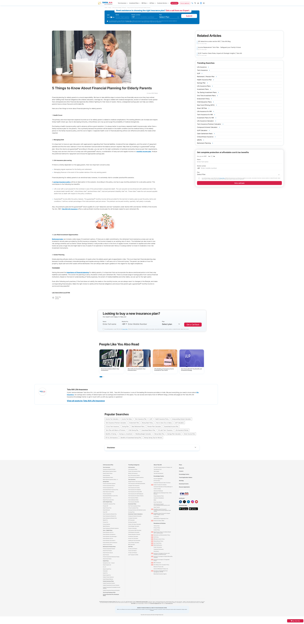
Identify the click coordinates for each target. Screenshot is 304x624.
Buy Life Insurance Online (134, 475)
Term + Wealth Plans (107, 530)
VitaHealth (105, 571)
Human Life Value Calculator (134, 524)
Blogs (110, 7)
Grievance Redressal (158, 490)
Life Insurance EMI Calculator (134, 530)
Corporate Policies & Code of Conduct (162, 482)
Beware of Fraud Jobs (158, 566)
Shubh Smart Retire (107, 558)
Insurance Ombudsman (159, 498)
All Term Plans (157, 480)
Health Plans (106, 560)
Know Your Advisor (158, 502)
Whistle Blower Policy (158, 541)
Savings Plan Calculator (174, 434)
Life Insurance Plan (108, 464)
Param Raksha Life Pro (108, 538)
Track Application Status (185, 477)
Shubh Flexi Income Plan (108, 499)
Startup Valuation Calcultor (134, 534)
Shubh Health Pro (107, 575)
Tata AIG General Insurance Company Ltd (163, 467)
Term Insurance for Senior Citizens (135, 495)
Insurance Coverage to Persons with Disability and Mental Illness (162, 554)
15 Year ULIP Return (132, 552)
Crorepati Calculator (132, 518)
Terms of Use (156, 525)
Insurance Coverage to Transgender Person (161, 560)
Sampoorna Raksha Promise (109, 469)
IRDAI (155, 500)
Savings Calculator (132, 522)
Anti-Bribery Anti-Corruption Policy (161, 564)
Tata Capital (156, 471)
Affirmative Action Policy (159, 539)
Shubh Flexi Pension (107, 550)
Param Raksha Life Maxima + (109, 534)
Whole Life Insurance (133, 473)
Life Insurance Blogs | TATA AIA (119, 7)
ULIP (150, 419)
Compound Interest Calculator (134, 516)
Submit (189, 16)
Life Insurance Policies (181, 430)
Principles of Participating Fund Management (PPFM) (160, 571)
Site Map (181, 480)
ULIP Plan (130, 546)
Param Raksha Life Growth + (109, 540)
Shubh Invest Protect (107, 544)
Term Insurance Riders (133, 497)
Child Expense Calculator (133, 532)
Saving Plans (106, 481)
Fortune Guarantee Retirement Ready (111, 556)
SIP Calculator (131, 520)
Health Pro (105, 573)
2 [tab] (103, 376)
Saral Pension (106, 554)
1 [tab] (101, 376)
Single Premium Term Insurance (135, 481)
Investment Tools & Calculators (135, 514)
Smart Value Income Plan (108, 491)
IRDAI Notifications (158, 545)
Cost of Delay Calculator (133, 542)
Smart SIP (105, 512)
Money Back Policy (147, 423)
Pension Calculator (132, 528)
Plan (160, 15)
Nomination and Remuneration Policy (162, 535)
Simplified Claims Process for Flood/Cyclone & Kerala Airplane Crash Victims (162, 510)
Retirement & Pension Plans (109, 546)
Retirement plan (57, 239)
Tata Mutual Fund (157, 469)
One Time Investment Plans (134, 506)
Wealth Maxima (106, 526)
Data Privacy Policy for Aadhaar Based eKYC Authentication (162, 532)
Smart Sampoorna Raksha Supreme (111, 528)
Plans (180, 464)
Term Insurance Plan (140, 419)
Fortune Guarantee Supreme (109, 483)
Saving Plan (125, 426)
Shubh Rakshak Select (108, 477)
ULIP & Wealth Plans (107, 501)
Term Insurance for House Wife (135, 491)
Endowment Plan (134, 423)
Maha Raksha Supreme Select (109, 471)
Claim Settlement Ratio (133, 499)
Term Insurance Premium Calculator (116, 423)
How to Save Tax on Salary (164, 423)
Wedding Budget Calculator (143, 434)
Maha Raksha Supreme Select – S (110, 479)
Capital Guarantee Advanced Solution (111, 590)
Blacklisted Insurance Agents (160, 573)
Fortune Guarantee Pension (109, 548)
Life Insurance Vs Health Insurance (136, 477)
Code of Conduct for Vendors (160, 484)
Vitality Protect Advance (108, 577)
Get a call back (239, 183)
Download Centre (183, 483)
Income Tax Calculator (112, 419)
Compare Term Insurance (133, 485)
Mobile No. (125, 321)
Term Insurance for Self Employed (135, 493)
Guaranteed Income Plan (171, 426)
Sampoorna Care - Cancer (109, 562)
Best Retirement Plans (138, 426)
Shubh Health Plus (107, 569)
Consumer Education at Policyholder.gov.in (163, 486)
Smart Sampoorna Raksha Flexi (110, 518)
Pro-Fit (104, 567)
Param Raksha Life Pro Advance (110, 542)
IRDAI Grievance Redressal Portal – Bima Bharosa (163, 493)
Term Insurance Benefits (133, 501)
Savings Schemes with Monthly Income (137, 510)
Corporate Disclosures (158, 549)
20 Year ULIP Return (132, 548)
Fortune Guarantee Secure (109, 485)
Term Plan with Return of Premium (115, 430)
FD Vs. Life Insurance (112, 437)
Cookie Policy (157, 529)
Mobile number (135, 15)
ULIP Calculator (179, 423)
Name (117, 15)
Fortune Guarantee (107, 493)
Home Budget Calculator (133, 526)
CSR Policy (156, 537)
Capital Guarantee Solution (109, 583)
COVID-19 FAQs (157, 488)
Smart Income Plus (107, 497)
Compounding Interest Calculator (181, 419)
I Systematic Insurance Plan (109, 503)
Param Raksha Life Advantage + (110, 536)
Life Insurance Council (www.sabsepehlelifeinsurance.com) (162, 504)
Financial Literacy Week (159, 520)
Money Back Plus (159, 434)
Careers (181, 471)
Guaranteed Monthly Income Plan (110, 495)
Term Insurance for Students (134, 489)
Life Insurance (131, 467)
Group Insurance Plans (159, 496)
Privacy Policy (129, 20)
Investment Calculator (133, 536)
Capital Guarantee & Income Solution (111, 585)
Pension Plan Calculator (154, 426)
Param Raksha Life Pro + (108, 532)
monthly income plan (144, 151)
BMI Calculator (131, 544)
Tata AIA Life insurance (70, 209)
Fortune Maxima (106, 524)
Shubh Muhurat (106, 510)
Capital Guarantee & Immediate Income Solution (111, 588)
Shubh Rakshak (106, 475)
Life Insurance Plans (132, 469)
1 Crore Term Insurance (112, 426)
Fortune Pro (105, 522)
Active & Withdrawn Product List (161, 568)
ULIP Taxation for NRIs (133, 554)
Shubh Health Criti (107, 564)
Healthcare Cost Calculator (134, 540)
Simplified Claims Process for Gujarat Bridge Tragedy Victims (162, 514)
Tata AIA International (158, 473)
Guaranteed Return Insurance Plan (110, 489)
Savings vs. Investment (125, 434)
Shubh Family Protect (107, 473)
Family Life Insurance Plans (134, 471)
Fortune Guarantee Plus (108, 487)
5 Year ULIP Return (132, 550)
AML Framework (157, 562)
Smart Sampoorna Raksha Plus (110, 514)
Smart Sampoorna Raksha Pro (109, 516)
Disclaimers (156, 551)
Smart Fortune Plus (107, 508)
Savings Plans (131, 512)
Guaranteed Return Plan (148, 430)
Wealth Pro (105, 520)
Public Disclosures (158, 547)
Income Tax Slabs (127, 419)
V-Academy (156, 516)
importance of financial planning (78, 272)
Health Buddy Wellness (108, 579)
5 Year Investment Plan (133, 508)
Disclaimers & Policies (160, 523)
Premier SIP (105, 506)
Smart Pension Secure (108, 552)
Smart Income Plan (189, 434)
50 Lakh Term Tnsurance (165, 430)
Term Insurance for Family (134, 487)
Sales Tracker (157, 507)
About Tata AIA (158, 464)
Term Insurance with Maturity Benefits (136, 483)
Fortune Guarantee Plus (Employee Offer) (111, 595)
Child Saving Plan (133, 430)
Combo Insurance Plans (108, 581)
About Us (181, 468)
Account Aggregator (158, 478)
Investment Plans (132, 503)
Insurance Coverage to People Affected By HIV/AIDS (163, 557)
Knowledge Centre (159, 476)
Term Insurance (106, 467)
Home (106, 7)
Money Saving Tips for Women (153, 437)
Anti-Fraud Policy (157, 543)
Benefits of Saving (111, 434)
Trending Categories (133, 464)
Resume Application (184, 487)
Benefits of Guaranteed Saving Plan (131, 437)
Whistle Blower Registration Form (161, 518)
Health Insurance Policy (162, 419)
